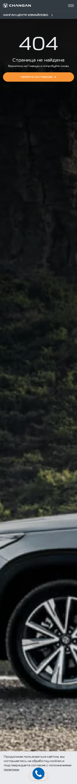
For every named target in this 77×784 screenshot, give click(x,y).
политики (11, 769)
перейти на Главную (37, 77)
